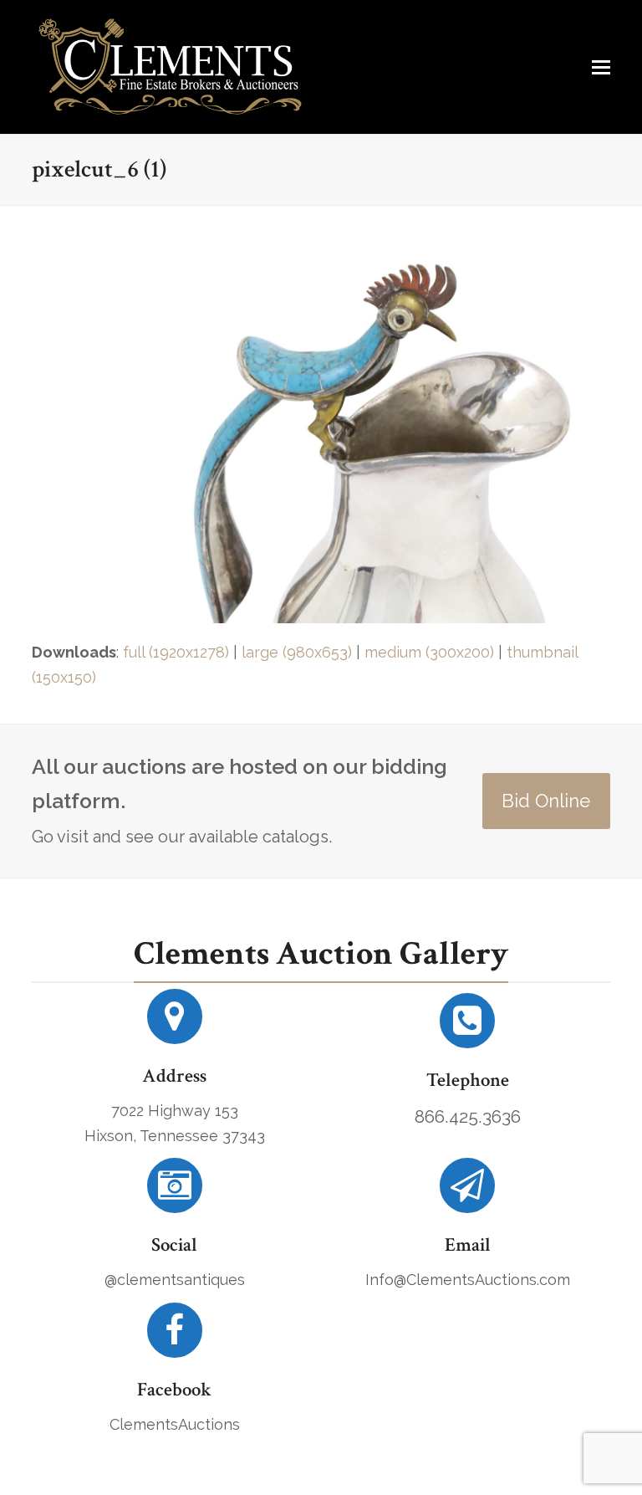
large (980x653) (297, 652)
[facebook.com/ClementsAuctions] (174, 1336)
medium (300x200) (429, 652)
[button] (601, 66)
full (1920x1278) (176, 652)
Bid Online (546, 800)
